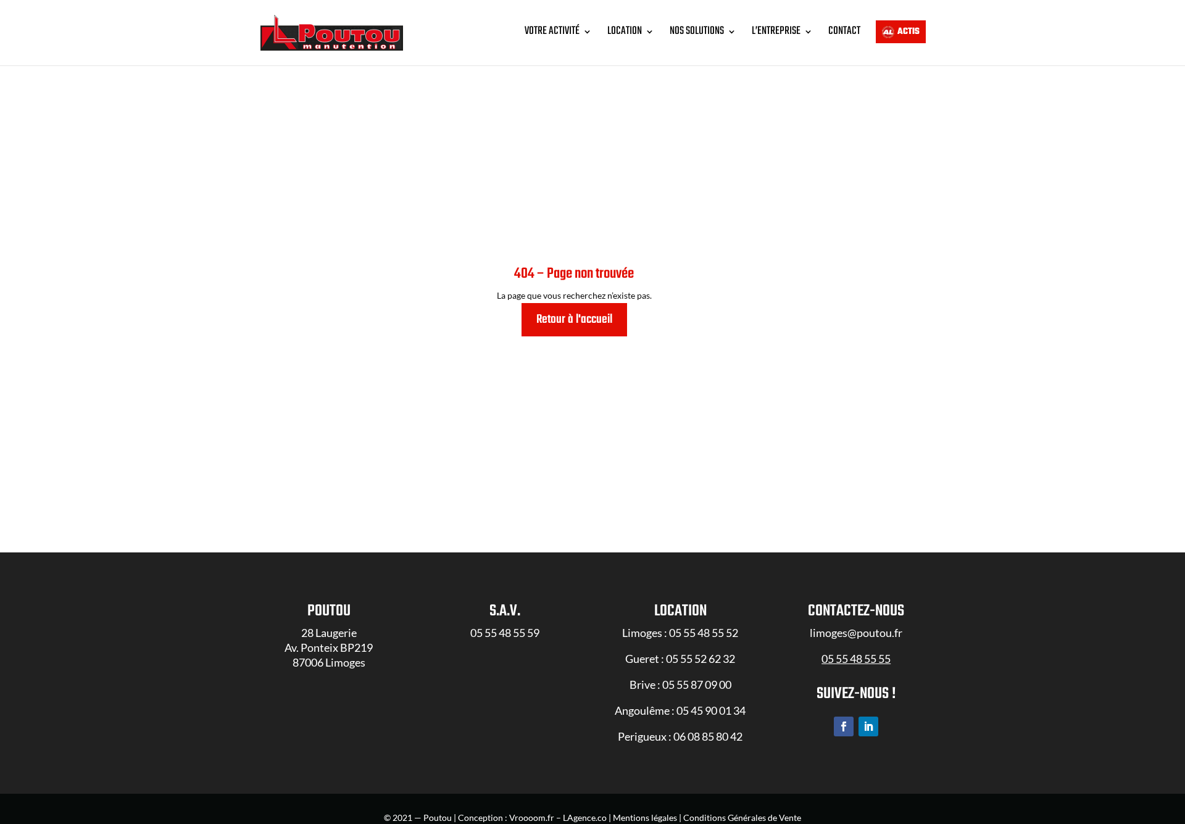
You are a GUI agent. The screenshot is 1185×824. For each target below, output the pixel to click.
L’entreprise (776, 31)
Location (624, 31)
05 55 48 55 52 (703, 632)
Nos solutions (697, 31)
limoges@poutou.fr (856, 632)
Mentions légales (645, 817)
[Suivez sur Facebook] (844, 726)
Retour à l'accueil (574, 319)
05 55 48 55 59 (504, 632)
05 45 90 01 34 (711, 710)
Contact (844, 31)
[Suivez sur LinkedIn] (868, 726)
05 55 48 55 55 (856, 658)
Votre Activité (552, 31)
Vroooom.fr (531, 817)
